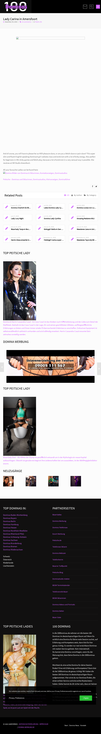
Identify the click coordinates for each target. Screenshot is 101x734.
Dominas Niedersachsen (13, 549)
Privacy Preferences (16, 698)
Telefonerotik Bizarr (60, 592)
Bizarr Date (56, 617)
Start (66, 725)
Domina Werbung (59, 521)
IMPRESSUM (44, 724)
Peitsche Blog (57, 572)
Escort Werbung (58, 534)
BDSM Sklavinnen (59, 598)
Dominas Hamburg (11, 524)
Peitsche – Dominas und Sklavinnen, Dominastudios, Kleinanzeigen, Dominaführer (36, 179)
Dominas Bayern (10, 518)
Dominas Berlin (9, 521)
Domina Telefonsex (59, 527)
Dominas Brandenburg (12, 543)
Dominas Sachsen (10, 540)
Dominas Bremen (10, 546)
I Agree (86, 698)
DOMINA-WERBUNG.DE (26, 727)
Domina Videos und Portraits (63, 604)
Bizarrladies (57, 514)
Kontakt (83, 725)
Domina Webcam (59, 553)
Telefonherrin (57, 559)
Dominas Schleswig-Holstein (15, 537)
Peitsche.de (56, 540)
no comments (26, 22)
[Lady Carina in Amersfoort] (92, 186)
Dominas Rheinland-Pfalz (13, 534)
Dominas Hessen (10, 527)
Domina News (74, 725)
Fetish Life (38, 22)
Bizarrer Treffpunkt (59, 566)
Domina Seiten (58, 611)
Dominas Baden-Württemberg (15, 515)
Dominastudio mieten (61, 579)
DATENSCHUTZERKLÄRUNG (28, 724)
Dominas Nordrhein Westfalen (15, 530)
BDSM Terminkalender (61, 585)
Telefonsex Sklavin (59, 547)
